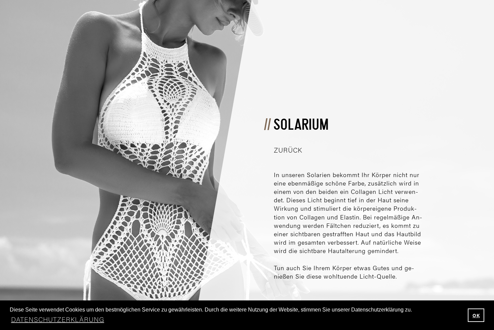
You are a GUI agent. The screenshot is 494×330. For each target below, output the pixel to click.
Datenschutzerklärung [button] (57, 319)
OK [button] (476, 315)
